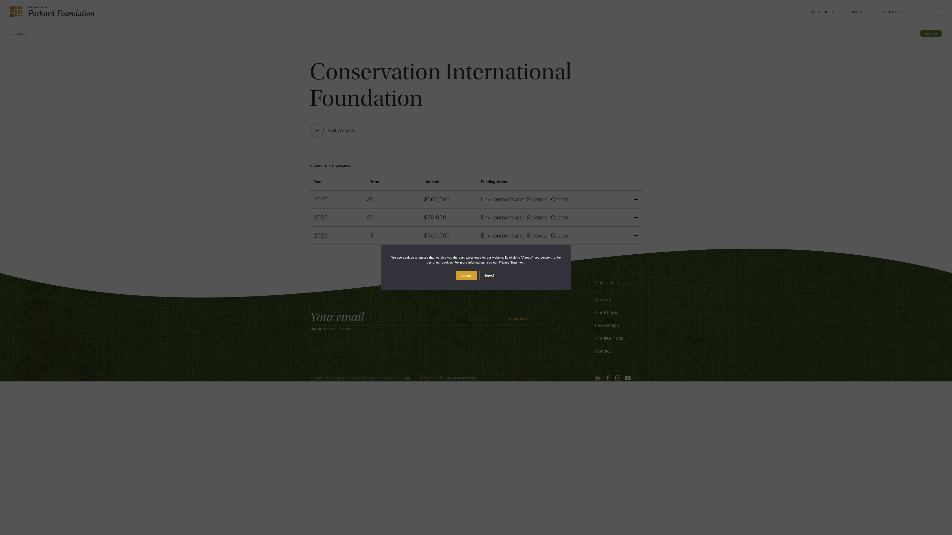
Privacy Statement (512, 262)
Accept (466, 275)
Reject (488, 275)
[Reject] (565, 251)
